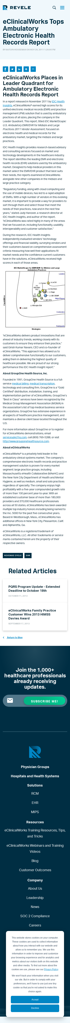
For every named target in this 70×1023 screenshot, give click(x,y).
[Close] (63, 8)
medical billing (20, 383)
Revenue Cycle (13, 555)
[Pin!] (26, 69)
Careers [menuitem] (35, 925)
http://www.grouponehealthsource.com (26, 441)
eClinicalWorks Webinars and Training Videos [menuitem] (35, 848)
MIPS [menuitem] (35, 812)
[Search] (54, 8)
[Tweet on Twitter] (12, 69)
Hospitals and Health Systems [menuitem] (35, 776)
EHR (28, 555)
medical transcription (42, 383)
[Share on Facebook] (5, 69)
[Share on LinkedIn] (19, 69)
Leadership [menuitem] (35, 898)
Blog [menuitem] (35, 861)
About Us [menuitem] (35, 888)
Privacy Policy (51, 969)
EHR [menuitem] (35, 802)
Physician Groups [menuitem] (35, 767)
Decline (35, 1008)
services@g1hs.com (15, 437)
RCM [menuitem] (35, 793)
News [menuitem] (35, 907)
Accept (35, 999)
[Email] (33, 69)
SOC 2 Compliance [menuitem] (35, 916)
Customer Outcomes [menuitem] (35, 870)
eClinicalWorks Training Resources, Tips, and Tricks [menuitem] (35, 833)
